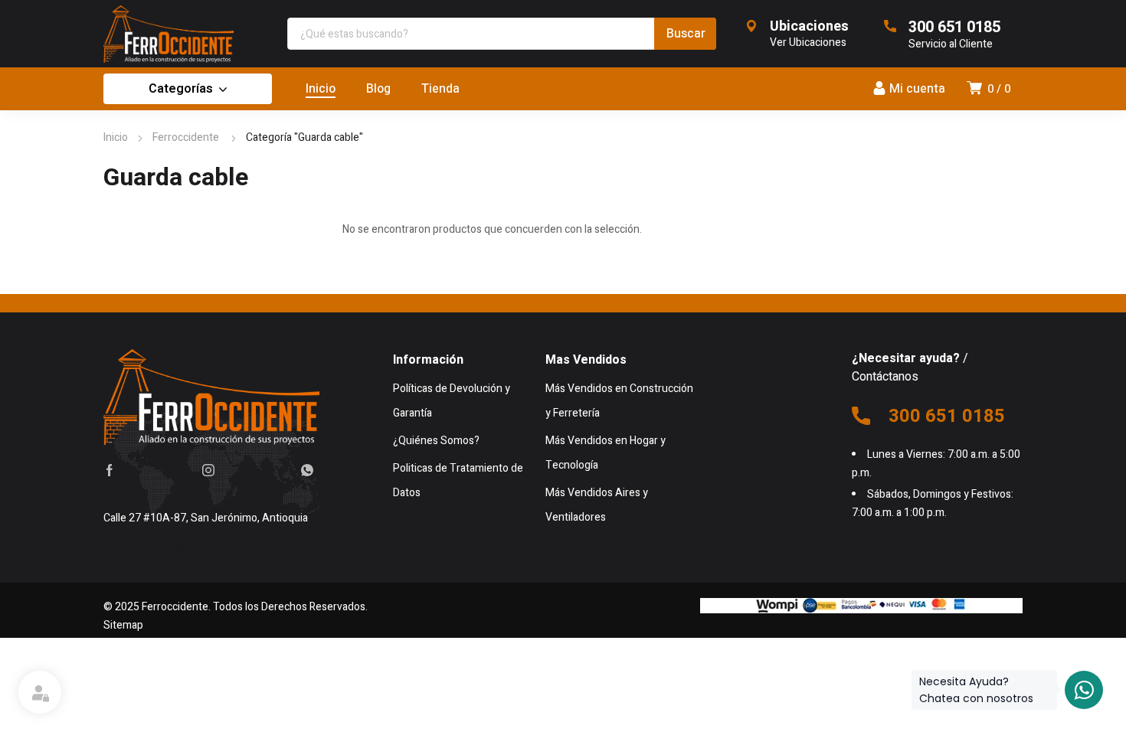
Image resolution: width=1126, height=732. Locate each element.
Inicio (115, 137)
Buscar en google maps (159, 549)
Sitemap (123, 625)
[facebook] (109, 469)
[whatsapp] (307, 469)
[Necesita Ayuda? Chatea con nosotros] (1084, 690)
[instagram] (208, 469)
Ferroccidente (186, 137)
